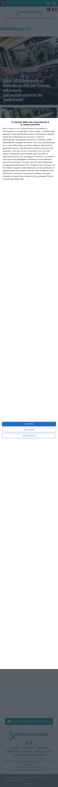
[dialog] (29, 393)
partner (17, 128)
